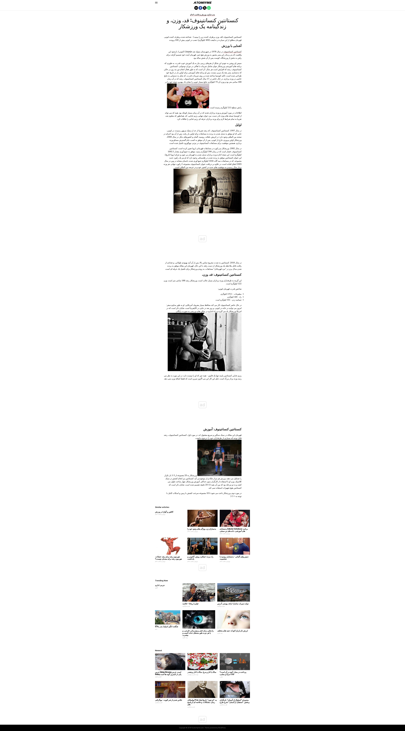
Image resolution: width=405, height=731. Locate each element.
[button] (156, 2)
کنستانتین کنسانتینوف (232, 51)
